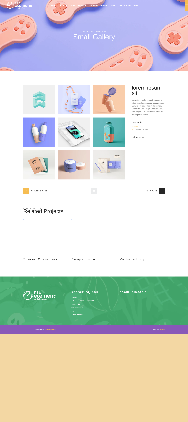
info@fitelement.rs (78, 314)
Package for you (134, 259)
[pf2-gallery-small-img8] (74, 164)
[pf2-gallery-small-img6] (109, 132)
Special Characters (40, 259)
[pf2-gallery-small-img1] (39, 99)
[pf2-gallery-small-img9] (109, 164)
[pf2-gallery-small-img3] (109, 99)
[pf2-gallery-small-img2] (74, 99)
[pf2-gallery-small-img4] (39, 132)
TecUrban (162, 329)
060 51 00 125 (77, 307)
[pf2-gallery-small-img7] (39, 164)
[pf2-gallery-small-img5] (74, 132)
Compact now (83, 259)
